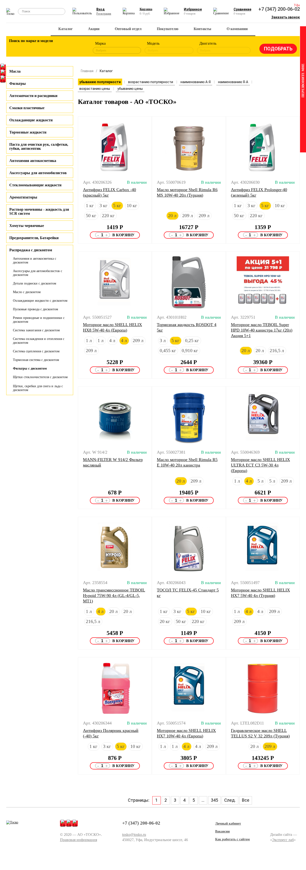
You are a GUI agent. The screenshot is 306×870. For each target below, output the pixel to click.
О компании (237, 29)
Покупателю (167, 29)
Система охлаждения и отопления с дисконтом (38, 340)
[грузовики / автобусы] (41, 48)
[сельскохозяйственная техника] (54, 48)
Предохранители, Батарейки (34, 238)
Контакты (202, 29)
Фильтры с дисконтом (30, 368)
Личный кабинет (228, 823)
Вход (100, 9)
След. (230, 800)
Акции (93, 29)
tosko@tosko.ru (134, 834)
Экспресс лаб (283, 840)
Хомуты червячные (26, 226)
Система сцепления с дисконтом (36, 351)
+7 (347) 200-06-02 (279, 9)
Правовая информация (78, 840)
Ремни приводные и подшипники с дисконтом (39, 319)
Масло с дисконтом (27, 292)
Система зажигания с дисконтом (36, 330)
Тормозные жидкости (27, 132)
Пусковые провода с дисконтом (35, 309)
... (203, 800)
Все (245, 800)
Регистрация (103, 13)
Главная (87, 71)
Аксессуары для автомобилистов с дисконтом (37, 273)
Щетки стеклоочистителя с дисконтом (40, 377)
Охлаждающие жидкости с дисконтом (40, 300)
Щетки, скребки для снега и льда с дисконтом (38, 388)
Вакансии (222, 831)
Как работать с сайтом (232, 839)
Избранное (193, 9)
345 (214, 800)
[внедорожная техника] (68, 48)
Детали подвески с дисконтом (34, 283)
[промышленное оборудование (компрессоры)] (81, 48)
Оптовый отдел (128, 29)
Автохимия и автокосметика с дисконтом (34, 260)
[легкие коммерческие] (28, 48)
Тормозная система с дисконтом (36, 360)
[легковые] (15, 48)
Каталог (65, 29)
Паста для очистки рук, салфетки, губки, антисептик (38, 146)
